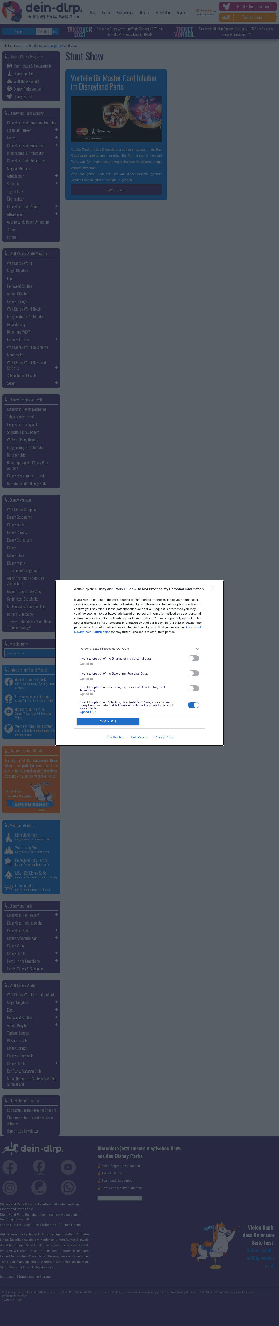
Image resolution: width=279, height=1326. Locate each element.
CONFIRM (108, 721)
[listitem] (139, 648)
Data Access (139, 737)
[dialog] (139, 663)
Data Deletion (114, 737)
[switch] (193, 658)
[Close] (215, 589)
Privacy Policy (164, 737)
